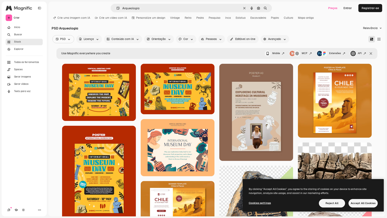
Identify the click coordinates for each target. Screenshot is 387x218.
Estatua (241, 18)
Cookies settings (260, 203)
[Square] (379, 39)
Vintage (175, 18)
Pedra (200, 18)
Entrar (347, 8)
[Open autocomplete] (116, 8)
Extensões (335, 53)
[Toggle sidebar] (39, 8)
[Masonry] (371, 39)
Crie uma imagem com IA (73, 18)
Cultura (288, 18)
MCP (304, 53)
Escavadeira (258, 18)
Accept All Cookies (363, 203)
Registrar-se (370, 8)
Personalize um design (150, 18)
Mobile (276, 53)
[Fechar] (370, 53)
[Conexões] (9, 210)
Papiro (275, 18)
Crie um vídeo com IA (113, 18)
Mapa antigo (306, 18)
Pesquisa (214, 18)
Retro (188, 18)
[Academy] (16, 210)
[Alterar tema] (23, 210)
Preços (332, 8)
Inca (228, 18)
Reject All (332, 203)
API (360, 53)
